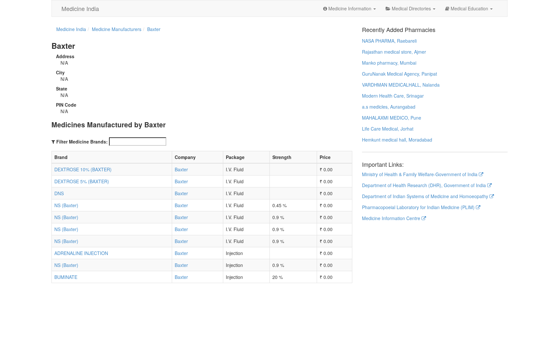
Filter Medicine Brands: (82, 141)
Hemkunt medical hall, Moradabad (397, 139)
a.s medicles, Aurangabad (388, 106)
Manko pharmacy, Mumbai (389, 62)
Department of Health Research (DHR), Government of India (424, 185)
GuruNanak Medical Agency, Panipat (399, 73)
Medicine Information (350, 8)
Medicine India (80, 8)
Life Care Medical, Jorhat (387, 128)
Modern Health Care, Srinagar (393, 95)
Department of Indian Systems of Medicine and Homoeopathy (425, 196)
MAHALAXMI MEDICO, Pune (391, 117)
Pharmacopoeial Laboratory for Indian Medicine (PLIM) (419, 207)
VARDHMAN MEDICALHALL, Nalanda (401, 84)
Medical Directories (411, 8)
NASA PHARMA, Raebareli (389, 40)
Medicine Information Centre (392, 218)
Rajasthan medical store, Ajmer (394, 51)
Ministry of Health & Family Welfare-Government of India (420, 174)
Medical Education (469, 8)
